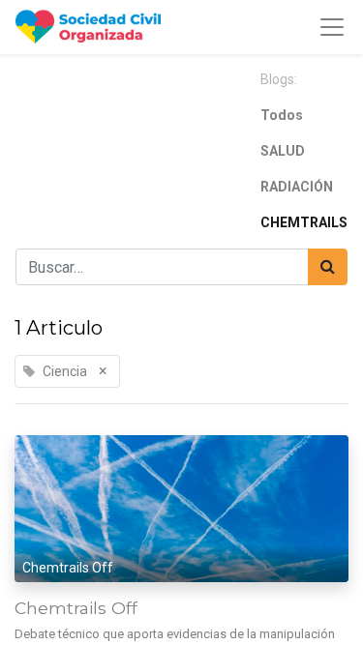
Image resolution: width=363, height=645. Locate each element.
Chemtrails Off (76, 608)
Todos (281, 115)
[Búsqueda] (328, 267)
